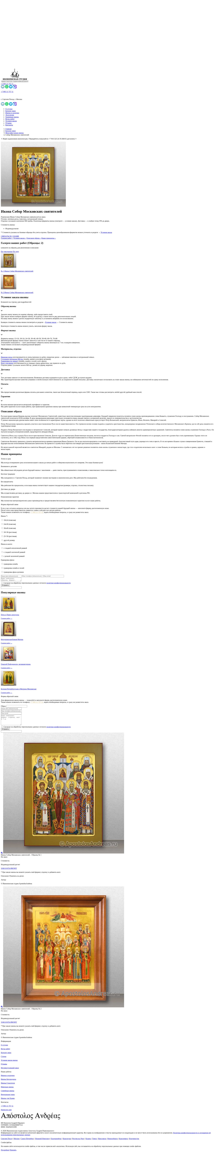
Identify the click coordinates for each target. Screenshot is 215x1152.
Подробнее (5, 1150)
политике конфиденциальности (58, 583)
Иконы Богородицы (8, 1079)
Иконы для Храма (8, 1098)
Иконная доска (6, 357)
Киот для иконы (7, 363)
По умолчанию (6, 251)
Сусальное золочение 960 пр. (12, 359)
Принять (13, 1150)
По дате (16, 251)
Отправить (5, 729)
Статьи (3, 1056)
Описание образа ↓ (33, 238)
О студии (8, 109)
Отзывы (8, 123)
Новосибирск (112, 1139)
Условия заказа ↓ (19, 238)
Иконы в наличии (12, 113)
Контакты (9, 125)
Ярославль (102, 1139)
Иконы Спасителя (8, 1083)
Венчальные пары (8, 1094)
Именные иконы (7, 1087)
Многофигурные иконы (14, 133)
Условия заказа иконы (9, 1060)
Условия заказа (11, 121)
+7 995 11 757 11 (7, 84)
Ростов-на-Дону (78, 1139)
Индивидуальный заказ (10, 1068)
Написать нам (6, 1110)
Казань (88, 1139)
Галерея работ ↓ (7, 238)
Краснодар (67, 1139)
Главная (8, 129)
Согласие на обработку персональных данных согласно (37, 583)
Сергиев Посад (6, 1139)
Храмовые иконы (12, 117)
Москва (16, 1139)
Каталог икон (10, 111)
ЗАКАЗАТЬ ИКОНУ (9, 868)
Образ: (3, 706)
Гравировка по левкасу (9, 361)
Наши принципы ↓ (48, 238)
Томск (94, 1139)
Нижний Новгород (42, 1139)
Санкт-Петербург (27, 1139)
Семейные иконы (7, 1091)
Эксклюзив (9, 115)
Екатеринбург (56, 1139)
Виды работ (9, 119)
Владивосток (134, 1139)
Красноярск (123, 1139)
